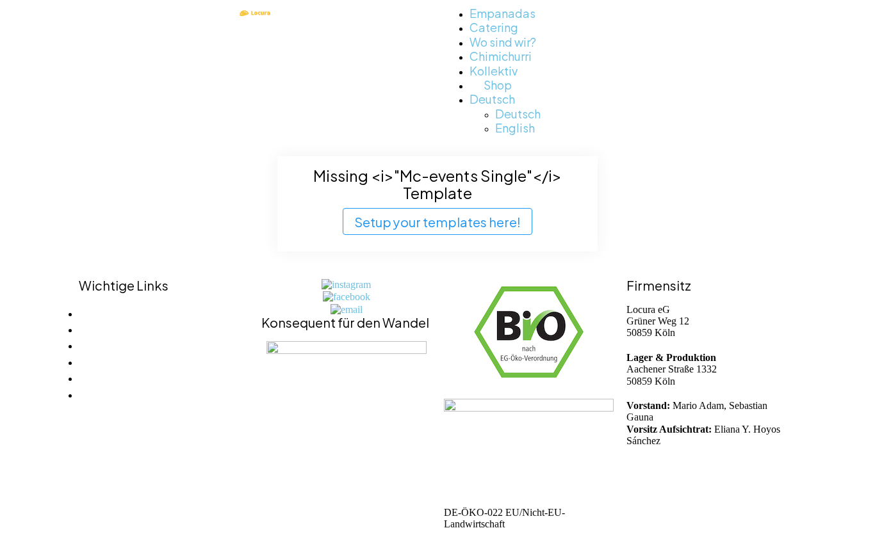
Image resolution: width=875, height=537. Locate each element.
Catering (494, 26)
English (515, 127)
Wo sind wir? (503, 41)
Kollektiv (494, 70)
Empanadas (503, 12)
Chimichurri (501, 55)
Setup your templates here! (437, 221)
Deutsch (492, 98)
